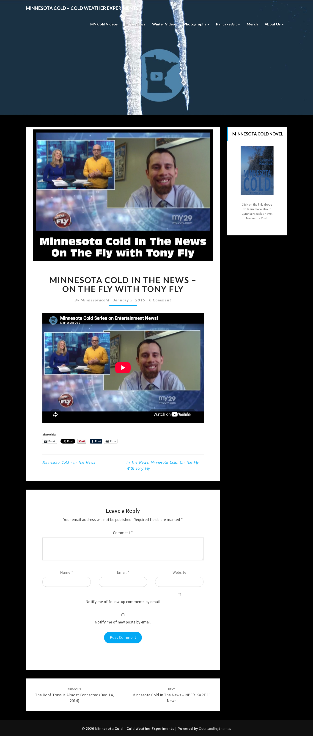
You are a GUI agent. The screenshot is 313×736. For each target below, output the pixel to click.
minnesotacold (95, 300)
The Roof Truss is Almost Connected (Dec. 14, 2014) (74, 695)
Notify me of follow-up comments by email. (123, 601)
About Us (273, 24)
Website (179, 572)
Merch (252, 24)
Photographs (195, 24)
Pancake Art (227, 24)
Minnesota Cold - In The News (68, 462)
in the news (137, 462)
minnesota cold (164, 462)
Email (123, 572)
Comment (123, 532)
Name (66, 572)
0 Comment (160, 300)
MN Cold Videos (104, 24)
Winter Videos (164, 24)
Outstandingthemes (215, 728)
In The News (135, 24)
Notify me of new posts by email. (123, 622)
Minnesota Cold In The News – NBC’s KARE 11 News (171, 695)
